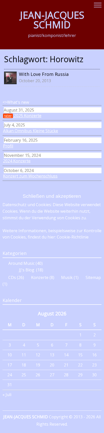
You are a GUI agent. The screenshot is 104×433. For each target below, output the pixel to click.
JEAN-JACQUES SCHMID (52, 19)
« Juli (7, 394)
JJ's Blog (26, 270)
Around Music (21, 263)
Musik (67, 277)
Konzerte (39, 277)
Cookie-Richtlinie (73, 237)
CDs (12, 277)
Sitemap (93, 277)
